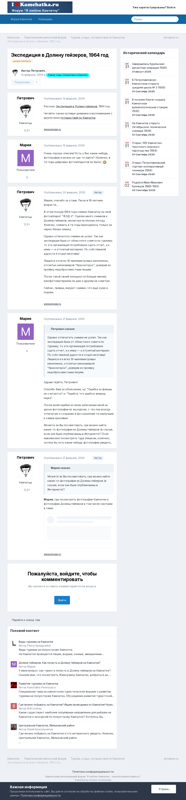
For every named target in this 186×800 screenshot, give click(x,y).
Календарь (45, 19)
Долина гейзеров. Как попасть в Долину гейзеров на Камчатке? (59, 662)
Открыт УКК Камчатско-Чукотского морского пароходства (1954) (147, 146)
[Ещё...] (110, 98)
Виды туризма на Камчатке (36, 641)
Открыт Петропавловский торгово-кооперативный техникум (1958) (148, 166)
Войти (62, 600)
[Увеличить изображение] (104, 162)
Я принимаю (165, 789)
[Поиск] (175, 19)
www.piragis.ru (52, 129)
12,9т (26, 130)
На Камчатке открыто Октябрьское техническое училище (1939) (149, 127)
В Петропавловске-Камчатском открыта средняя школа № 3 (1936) (148, 83)
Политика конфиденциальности (93, 771)
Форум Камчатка (21, 19)
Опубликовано (64, 98)
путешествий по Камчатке (78, 117)
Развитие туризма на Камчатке (38, 683)
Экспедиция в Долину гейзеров (76, 106)
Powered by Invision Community (93, 779)
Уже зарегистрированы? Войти (155, 7)
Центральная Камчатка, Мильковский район (46, 725)
